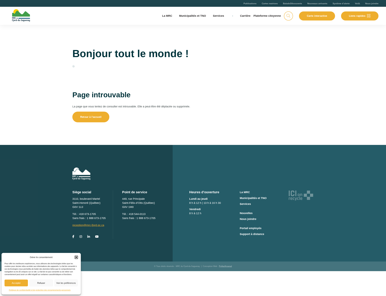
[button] (76, 257)
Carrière (245, 15)
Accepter (16, 283)
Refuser (41, 283)
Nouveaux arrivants (317, 3)
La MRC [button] (167, 15)
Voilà (357, 3)
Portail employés (250, 228)
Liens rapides (357, 15)
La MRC (245, 192)
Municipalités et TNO (192, 15)
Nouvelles (246, 213)
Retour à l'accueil (90, 117)
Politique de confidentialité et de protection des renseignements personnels (40, 290)
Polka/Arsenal (225, 266)
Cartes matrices (270, 3)
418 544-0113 (137, 214)
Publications (250, 3)
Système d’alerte (341, 3)
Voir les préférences (66, 283)
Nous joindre (371, 3)
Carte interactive (317, 15)
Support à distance (252, 234)
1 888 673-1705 (96, 218)
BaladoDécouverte (292, 3)
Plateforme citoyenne (267, 15)
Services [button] (218, 15)
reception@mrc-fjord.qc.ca (88, 225)
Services (245, 203)
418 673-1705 (87, 214)
